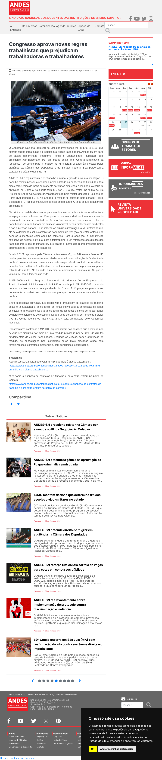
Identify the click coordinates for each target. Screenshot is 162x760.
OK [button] (92, 749)
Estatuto (40, 747)
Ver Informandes (142, 192)
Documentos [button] (29, 26)
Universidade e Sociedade (20, 747)
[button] (148, 64)
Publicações (14, 743)
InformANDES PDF (17, 737)
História (40, 740)
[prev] (149, 84)
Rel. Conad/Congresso (63, 743)
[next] (152, 84)
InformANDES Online (18, 740)
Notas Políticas (60, 740)
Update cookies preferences (17, 758)
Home (12, 733)
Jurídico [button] (71, 26)
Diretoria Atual (43, 737)
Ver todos (145, 172)
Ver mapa (67, 706)
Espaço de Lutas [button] (84, 27)
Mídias (81, 733)
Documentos (60, 733)
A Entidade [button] (15, 27)
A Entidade (42, 733)
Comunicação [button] (46, 26)
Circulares (58, 737)
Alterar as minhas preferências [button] (116, 749)
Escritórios (41, 743)
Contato (99, 26)
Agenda (60, 26)
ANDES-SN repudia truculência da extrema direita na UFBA (129, 48)
